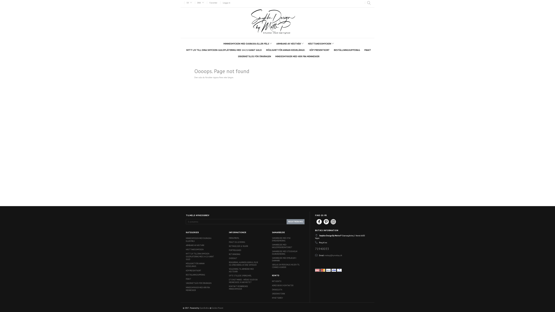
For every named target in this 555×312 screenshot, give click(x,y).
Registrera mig (295, 221)
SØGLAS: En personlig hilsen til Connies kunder (285, 265)
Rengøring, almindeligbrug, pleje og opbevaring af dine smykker (243, 263)
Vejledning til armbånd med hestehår (241, 270)
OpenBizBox (204, 308)
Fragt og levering (237, 242)
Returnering (234, 254)
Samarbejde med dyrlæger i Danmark (284, 259)
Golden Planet (217, 308)
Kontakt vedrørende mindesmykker (238, 287)
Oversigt (233, 258)
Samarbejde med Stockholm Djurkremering (284, 252)
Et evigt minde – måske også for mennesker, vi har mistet (243, 280)
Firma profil (234, 238)
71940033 (322, 249)
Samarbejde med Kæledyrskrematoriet (282, 246)
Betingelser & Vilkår (238, 246)
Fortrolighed (235, 250)
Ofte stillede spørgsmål (240, 275)
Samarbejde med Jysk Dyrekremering (281, 239)
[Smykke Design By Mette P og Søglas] (277, 22)
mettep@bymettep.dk (333, 255)
